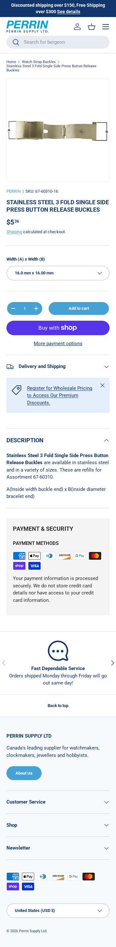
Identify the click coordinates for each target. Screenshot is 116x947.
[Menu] (106, 27)
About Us (24, 773)
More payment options (58, 343)
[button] (91, 27)
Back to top (58, 705)
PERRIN (13, 191)
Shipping (14, 231)
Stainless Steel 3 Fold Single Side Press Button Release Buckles (51, 68)
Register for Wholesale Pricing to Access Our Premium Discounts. (59, 395)
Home (11, 62)
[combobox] (58, 42)
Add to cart (79, 308)
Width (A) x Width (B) (25, 259)
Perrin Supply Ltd (32, 931)
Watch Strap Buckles (39, 62)
